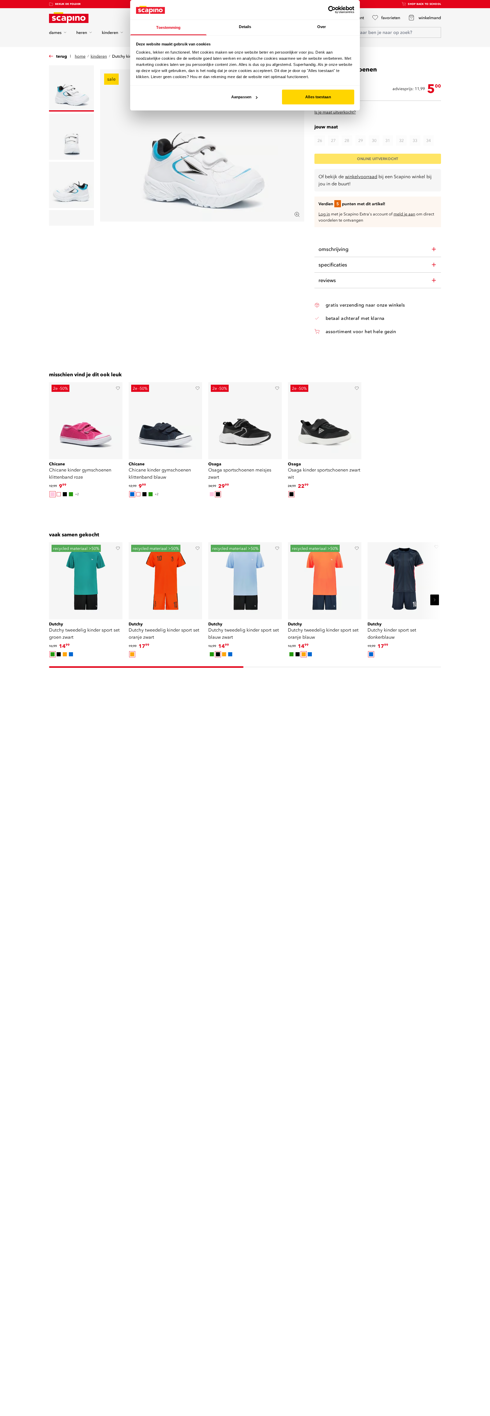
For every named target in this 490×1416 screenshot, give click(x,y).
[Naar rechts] (434, 600)
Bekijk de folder (68, 4)
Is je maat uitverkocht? (335, 112)
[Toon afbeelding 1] (71, 88)
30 (374, 140)
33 (415, 140)
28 (347, 140)
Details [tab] (245, 27)
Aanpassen (241, 97)
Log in (324, 213)
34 (428, 140)
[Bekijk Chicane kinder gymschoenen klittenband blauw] (165, 419)
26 (319, 140)
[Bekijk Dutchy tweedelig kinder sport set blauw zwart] (245, 579)
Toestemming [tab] (168, 27)
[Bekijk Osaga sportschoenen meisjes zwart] (245, 419)
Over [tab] (321, 27)
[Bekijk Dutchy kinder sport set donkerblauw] (404, 579)
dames (55, 32)
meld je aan (404, 213)
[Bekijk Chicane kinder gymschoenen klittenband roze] (86, 419)
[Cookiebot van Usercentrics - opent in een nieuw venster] (332, 10)
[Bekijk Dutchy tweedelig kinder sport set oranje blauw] (324, 579)
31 (387, 140)
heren (81, 32)
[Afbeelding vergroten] (297, 214)
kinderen (110, 32)
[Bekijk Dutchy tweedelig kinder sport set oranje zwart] (165, 579)
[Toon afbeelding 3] (71, 185)
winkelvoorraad (361, 176)
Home (80, 56)
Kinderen (99, 56)
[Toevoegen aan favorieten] (118, 388)
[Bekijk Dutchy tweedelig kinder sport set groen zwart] (86, 579)
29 (360, 140)
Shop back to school (424, 4)
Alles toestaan (318, 97)
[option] (53, 494)
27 (333, 140)
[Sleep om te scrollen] (245, 507)
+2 (77, 494)
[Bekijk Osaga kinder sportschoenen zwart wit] (324, 419)
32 (401, 140)
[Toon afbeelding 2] (71, 137)
